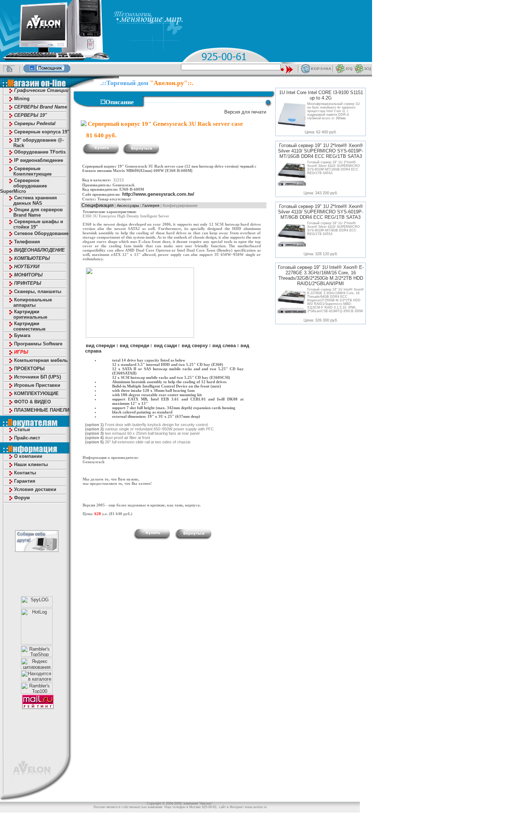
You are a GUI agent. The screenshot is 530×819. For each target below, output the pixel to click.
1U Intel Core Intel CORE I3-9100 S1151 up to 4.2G (321, 95)
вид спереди (100, 345)
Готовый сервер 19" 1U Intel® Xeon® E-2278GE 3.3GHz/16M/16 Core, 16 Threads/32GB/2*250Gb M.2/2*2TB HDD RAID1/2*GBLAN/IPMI (321, 275)
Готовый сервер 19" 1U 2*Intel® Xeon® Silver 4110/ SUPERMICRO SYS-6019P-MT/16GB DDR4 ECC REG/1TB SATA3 (320, 151)
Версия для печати (245, 112)
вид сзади (165, 345)
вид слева (224, 345)
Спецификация (97, 205)
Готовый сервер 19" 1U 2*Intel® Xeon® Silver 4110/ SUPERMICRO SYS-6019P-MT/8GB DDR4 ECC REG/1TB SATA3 (320, 212)
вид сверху (195, 345)
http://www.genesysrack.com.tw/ (158, 194)
